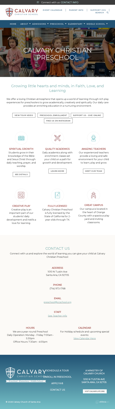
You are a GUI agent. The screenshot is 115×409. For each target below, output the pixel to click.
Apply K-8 (57, 383)
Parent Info (76, 10)
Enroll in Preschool (57, 377)
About (24, 24)
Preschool (57, 24)
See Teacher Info (57, 315)
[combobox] (100, 12)
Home (13, 24)
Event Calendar (52, 10)
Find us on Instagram (58, 121)
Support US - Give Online (87, 115)
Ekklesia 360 (102, 402)
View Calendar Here (84, 338)
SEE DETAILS (21, 174)
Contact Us (57, 389)
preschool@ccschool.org (57, 302)
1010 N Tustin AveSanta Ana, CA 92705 (94, 381)
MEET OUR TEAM (93, 171)
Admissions (39, 24)
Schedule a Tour (57, 370)
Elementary (75, 24)
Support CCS (98, 10)
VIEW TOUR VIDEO (24, 115)
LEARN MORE (57, 171)
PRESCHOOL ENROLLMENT (53, 115)
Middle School (96, 24)
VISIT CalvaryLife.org (95, 391)
